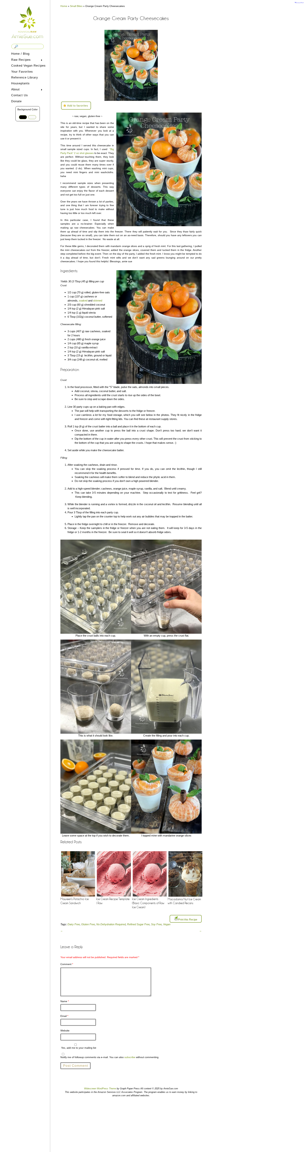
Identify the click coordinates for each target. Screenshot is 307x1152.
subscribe (129, 1057)
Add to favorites (77, 105)
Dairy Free (74, 924)
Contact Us (19, 95)
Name (64, 1001)
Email (64, 1016)
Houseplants (20, 83)
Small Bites (76, 6)
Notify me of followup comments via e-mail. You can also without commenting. (109, 1057)
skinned (97, 300)
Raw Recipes (20, 60)
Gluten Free (88, 924)
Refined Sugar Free (138, 924)
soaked (83, 300)
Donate (16, 101)
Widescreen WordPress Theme (100, 1088)
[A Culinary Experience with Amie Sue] (27, 22)
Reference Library (24, 77)
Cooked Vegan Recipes (28, 65)
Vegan (166, 924)
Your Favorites (22, 71)
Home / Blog (20, 53)
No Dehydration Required (111, 924)
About (15, 90)
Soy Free (156, 924)
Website (64, 1030)
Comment (66, 964)
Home (63, 6)
